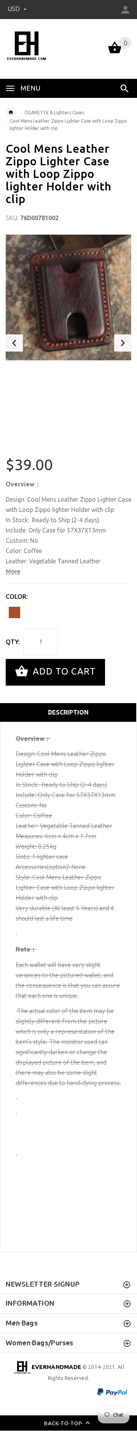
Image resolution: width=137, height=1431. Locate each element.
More (13, 571)
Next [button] (122, 343)
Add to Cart (63, 671)
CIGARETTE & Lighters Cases (54, 112)
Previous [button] (14, 343)
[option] (68, 297)
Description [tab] (68, 712)
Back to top (64, 1423)
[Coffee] (14, 612)
